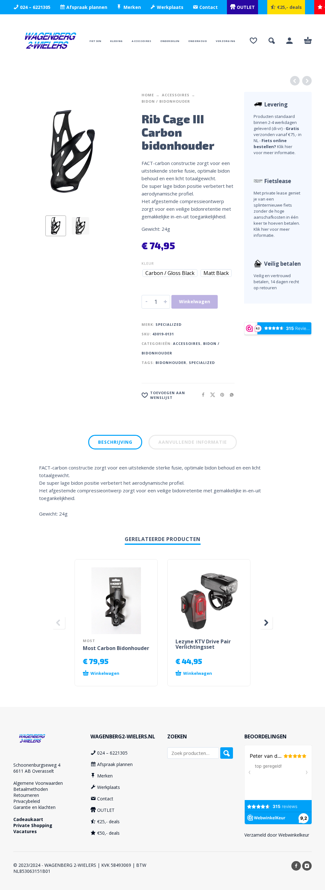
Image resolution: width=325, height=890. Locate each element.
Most (89, 640)
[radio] (170, 273)
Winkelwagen (194, 301)
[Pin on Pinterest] (220, 394)
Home (148, 94)
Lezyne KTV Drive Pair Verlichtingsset (203, 644)
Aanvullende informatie (192, 442)
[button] (272, 41)
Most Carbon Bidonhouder (116, 648)
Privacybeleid (26, 801)
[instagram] (307, 866)
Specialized (169, 324)
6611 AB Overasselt (33, 771)
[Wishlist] (253, 41)
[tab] (115, 443)
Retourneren (26, 795)
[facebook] (296, 866)
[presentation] (24, 151)
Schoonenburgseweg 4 (36, 765)
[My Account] (289, 41)
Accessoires (175, 94)
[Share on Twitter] (211, 394)
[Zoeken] (226, 753)
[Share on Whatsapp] (230, 394)
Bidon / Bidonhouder (166, 101)
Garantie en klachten (34, 807)
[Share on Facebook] (201, 394)
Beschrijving (115, 442)
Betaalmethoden (30, 789)
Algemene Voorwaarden (38, 783)
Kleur (148, 263)
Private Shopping (32, 825)
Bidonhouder (171, 362)
